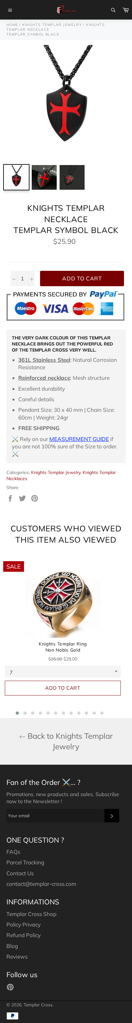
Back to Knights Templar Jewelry (69, 741)
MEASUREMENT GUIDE (79, 439)
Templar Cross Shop (31, 914)
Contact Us (20, 873)
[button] (17, 713)
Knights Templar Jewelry (55, 472)
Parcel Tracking (25, 862)
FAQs (13, 851)
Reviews (17, 956)
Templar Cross (38, 1004)
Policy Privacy (23, 924)
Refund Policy (23, 935)
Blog (12, 946)
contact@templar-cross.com (41, 883)
